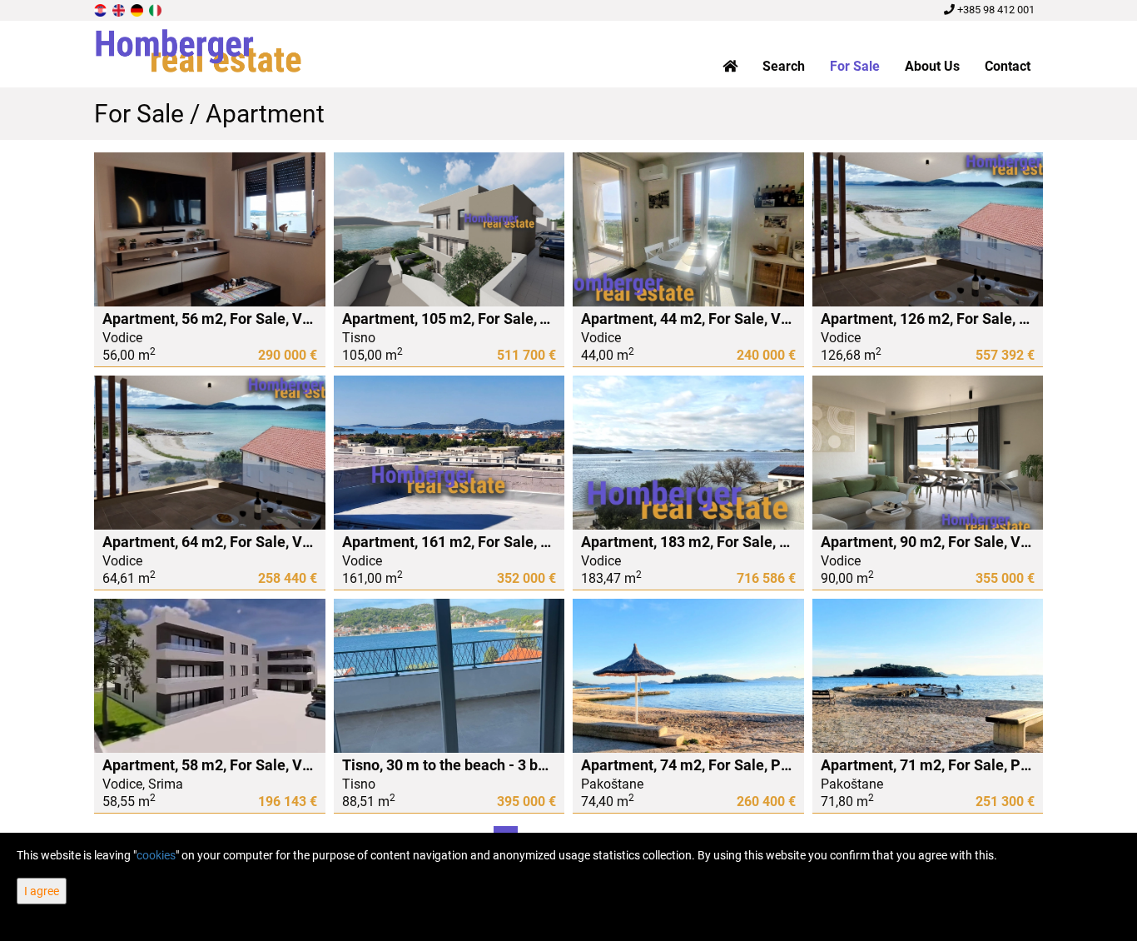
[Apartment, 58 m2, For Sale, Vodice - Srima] (209, 676)
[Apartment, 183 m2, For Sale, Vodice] (688, 453)
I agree (41, 891)
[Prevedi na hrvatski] (101, 9)
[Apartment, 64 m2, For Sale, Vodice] (209, 453)
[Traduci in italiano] (156, 9)
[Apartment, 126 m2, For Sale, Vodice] (928, 229)
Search (783, 66)
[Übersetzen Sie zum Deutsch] (138, 9)
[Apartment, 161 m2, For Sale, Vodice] (449, 453)
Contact (1007, 66)
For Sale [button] (855, 66)
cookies (156, 855)
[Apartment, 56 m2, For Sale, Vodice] (209, 229)
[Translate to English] (119, 9)
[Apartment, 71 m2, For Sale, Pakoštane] (928, 676)
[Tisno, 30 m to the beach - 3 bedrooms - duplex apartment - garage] (449, 676)
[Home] (730, 66)
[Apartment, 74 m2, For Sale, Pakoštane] (688, 676)
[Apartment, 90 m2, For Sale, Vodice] (928, 453)
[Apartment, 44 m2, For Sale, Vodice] (688, 229)
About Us (932, 66)
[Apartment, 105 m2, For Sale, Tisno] (449, 229)
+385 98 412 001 (995, 9)
